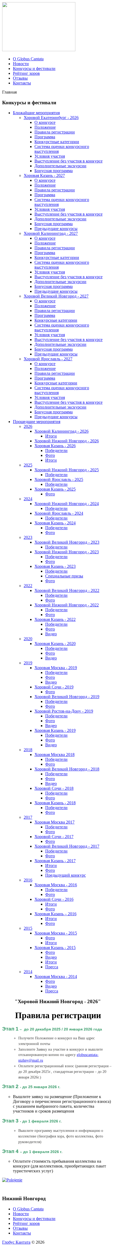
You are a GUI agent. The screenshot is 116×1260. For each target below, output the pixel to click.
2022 (28, 585)
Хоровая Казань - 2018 (55, 803)
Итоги (51, 436)
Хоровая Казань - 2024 (55, 523)
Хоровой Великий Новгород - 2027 (56, 296)
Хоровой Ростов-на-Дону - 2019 (63, 711)
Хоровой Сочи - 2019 (53, 687)
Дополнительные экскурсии (60, 166)
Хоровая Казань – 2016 (55, 913)
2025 (28, 465)
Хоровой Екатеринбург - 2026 (51, 117)
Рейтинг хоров (26, 73)
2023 (28, 537)
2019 (28, 663)
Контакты (22, 83)
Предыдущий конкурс (65, 875)
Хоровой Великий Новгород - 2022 (66, 590)
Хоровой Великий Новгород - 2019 (66, 696)
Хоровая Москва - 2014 (55, 976)
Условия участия (49, 156)
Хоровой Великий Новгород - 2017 (66, 846)
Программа (44, 137)
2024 (28, 498)
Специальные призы (64, 576)
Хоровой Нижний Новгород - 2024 (66, 503)
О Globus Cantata (28, 59)
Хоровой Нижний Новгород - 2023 (66, 552)
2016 (28, 880)
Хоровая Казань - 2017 (55, 860)
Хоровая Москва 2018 (54, 754)
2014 (28, 971)
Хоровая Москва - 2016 (55, 885)
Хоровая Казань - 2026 (55, 445)
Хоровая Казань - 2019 (55, 730)
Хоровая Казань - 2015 (55, 947)
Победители (56, 450)
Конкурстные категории (56, 141)
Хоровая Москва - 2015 (55, 933)
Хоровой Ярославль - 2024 (58, 513)
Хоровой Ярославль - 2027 (48, 359)
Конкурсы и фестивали (34, 68)
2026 (28, 426)
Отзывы (20, 78)
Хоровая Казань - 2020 (55, 643)
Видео (51, 634)
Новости (21, 63)
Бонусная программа (53, 170)
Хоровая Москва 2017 (54, 822)
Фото (50, 455)
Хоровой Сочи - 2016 (53, 899)
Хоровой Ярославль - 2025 (58, 479)
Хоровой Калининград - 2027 (51, 233)
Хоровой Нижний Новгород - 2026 (66, 441)
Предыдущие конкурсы (56, 228)
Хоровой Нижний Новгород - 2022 (66, 605)
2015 (28, 928)
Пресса (51, 967)
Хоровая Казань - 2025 (55, 489)
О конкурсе (44, 122)
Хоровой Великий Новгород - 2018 (66, 769)
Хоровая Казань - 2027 (44, 175)
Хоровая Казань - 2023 (55, 566)
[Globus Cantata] (38, 49)
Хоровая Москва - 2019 (55, 667)
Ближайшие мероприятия (36, 112)
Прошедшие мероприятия (36, 421)
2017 (28, 817)
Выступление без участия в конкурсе (68, 161)
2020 (28, 638)
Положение (45, 127)
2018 (28, 749)
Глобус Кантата (16, 1242)
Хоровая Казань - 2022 (55, 619)
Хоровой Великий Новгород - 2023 (66, 542)
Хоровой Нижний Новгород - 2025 (66, 470)
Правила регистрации (54, 132)
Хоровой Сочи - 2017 (53, 836)
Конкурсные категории (55, 320)
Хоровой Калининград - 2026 (61, 431)
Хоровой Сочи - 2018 (53, 788)
